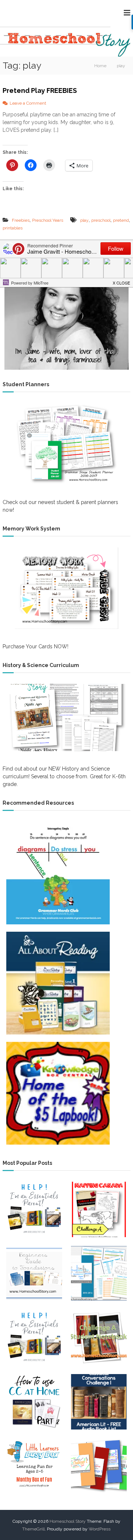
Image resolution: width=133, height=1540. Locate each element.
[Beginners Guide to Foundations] (34, 1273)
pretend (121, 220)
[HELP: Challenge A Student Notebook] (98, 1338)
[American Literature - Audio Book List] (98, 1401)
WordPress (99, 1529)
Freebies (21, 220)
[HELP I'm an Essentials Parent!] (34, 1338)
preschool (100, 220)
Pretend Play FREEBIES (40, 90)
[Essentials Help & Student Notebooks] (34, 1209)
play (84, 220)
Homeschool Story (68, 1521)
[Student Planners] (66, 443)
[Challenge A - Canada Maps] (98, 1209)
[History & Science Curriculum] (66, 717)
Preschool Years (47, 220)
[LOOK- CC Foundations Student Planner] (98, 1273)
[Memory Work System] (66, 588)
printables (13, 228)
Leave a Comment (28, 103)
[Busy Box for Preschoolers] (34, 1466)
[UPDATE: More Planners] (98, 1466)
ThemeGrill (33, 1529)
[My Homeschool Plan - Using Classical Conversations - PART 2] (34, 1401)
